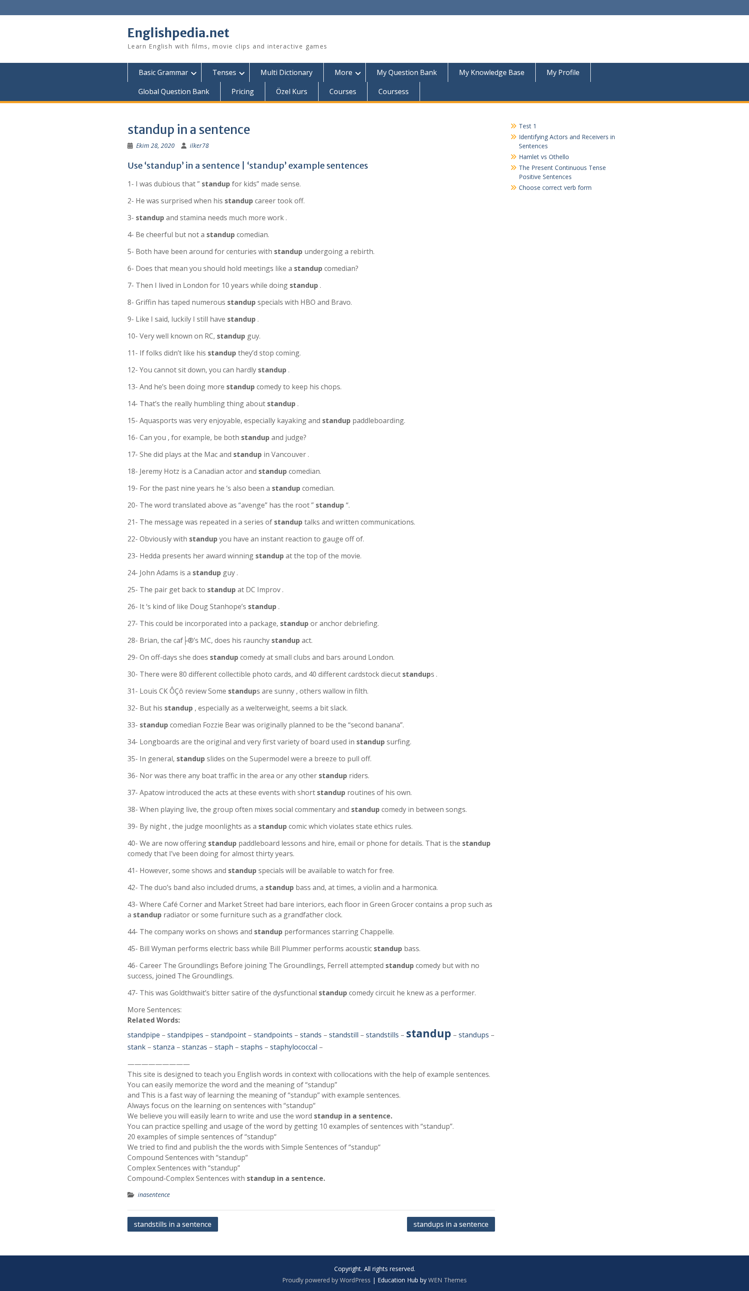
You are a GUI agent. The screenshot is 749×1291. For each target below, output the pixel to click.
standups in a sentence (451, 1224)
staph (224, 1047)
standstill (343, 1035)
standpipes (185, 1035)
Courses (342, 91)
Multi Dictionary (287, 72)
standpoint (228, 1035)
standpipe (143, 1035)
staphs (252, 1047)
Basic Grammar (163, 72)
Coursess (393, 91)
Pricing (242, 91)
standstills (382, 1035)
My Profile (563, 72)
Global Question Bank (173, 91)
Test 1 (528, 126)
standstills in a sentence (173, 1224)
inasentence (154, 1194)
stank (136, 1047)
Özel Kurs (291, 91)
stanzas (194, 1047)
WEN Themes (447, 1280)
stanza (164, 1047)
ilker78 (199, 145)
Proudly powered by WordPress (326, 1280)
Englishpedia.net (178, 33)
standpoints (273, 1035)
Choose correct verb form (555, 187)
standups (474, 1035)
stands (311, 1035)
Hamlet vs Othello (544, 157)
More (343, 72)
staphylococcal (293, 1047)
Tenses (224, 72)
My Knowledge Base (491, 72)
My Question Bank (407, 72)
